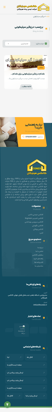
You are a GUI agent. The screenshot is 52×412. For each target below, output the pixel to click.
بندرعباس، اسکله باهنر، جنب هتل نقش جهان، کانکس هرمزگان (27, 296)
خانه (47, 16)
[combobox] (17, 44)
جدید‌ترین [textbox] (24, 43)
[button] (7, 404)
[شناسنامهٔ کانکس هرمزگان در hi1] (21, 330)
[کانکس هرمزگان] (33, 7)
